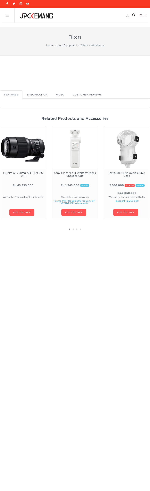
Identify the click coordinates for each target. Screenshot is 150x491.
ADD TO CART (22, 212)
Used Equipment (67, 45)
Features (11, 94)
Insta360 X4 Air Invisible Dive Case (127, 174)
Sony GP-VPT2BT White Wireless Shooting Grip (75, 174)
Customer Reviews (87, 94)
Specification (37, 94)
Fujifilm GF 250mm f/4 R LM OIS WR (23, 174)
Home (50, 45)
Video (60, 94)
